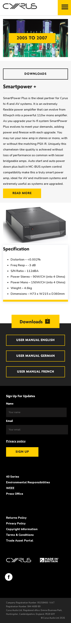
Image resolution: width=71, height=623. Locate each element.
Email (9, 421)
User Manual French (35, 372)
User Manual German (35, 356)
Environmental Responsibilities (28, 482)
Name (9, 403)
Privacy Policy (16, 523)
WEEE (10, 488)
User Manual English (35, 340)
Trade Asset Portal (19, 541)
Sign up (22, 452)
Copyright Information (21, 529)
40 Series (12, 477)
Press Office (14, 494)
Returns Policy (16, 518)
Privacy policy (16, 441)
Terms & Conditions (20, 535)
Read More (22, 193)
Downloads (35, 74)
